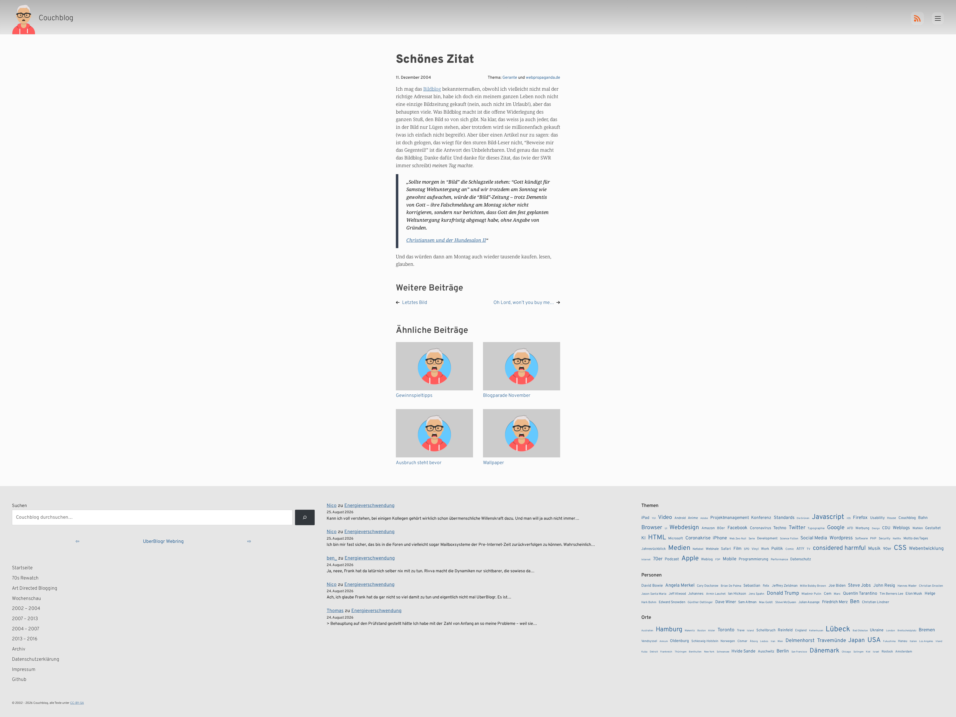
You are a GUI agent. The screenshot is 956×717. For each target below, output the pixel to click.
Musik (874, 549)
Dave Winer (725, 602)
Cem (828, 593)
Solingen (858, 651)
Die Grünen (803, 518)
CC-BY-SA (77, 703)
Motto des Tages (915, 538)
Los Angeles (926, 641)
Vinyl (755, 549)
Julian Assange (809, 602)
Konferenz (761, 518)
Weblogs (901, 528)
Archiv (18, 649)
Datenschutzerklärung (35, 659)
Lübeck (838, 629)
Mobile (729, 559)
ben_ (332, 558)
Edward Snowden (672, 602)
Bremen (927, 630)
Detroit (654, 651)
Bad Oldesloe (860, 630)
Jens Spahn (756, 594)
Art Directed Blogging (34, 588)
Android (680, 518)
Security (885, 539)
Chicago (846, 651)
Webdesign (684, 527)
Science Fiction (789, 538)
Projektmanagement (729, 518)
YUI (654, 518)
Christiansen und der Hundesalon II (446, 240)
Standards (784, 518)
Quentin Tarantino (860, 593)
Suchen (19, 506)
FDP (717, 559)
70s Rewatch (25, 578)
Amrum (663, 641)
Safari (726, 549)
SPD (746, 549)
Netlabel (698, 549)
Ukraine (877, 630)
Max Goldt (766, 602)
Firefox (860, 518)
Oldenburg (679, 641)
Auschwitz (766, 651)
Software (861, 539)
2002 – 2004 (26, 609)
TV (808, 549)
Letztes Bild (414, 303)
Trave (741, 631)
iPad (645, 517)
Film (737, 549)
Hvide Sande (743, 651)
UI (666, 528)
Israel (876, 651)
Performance (779, 559)
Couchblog (907, 518)
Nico (332, 506)
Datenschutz (800, 559)
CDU (886, 528)
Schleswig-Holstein (704, 641)
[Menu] (938, 18)
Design (876, 528)
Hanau (902, 641)
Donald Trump (783, 593)
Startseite (22, 568)
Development (767, 538)
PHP (873, 539)
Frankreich (666, 651)
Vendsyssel (649, 641)
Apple (690, 558)
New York (709, 651)
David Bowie (652, 585)
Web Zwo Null (737, 538)
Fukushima (889, 641)
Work (765, 549)
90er (887, 548)
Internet (646, 559)
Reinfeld (785, 630)
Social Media (813, 538)
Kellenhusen (816, 630)
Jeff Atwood (677, 594)
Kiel (868, 651)
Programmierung (753, 559)
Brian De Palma (731, 586)
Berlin (783, 651)
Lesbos (764, 641)
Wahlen (917, 528)
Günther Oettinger (700, 602)
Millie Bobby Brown (813, 586)
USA (874, 640)
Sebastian (751, 585)
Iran (773, 641)
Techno (779, 528)
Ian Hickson (737, 594)
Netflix (897, 538)
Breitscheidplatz (906, 630)
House (891, 518)
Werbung (862, 528)
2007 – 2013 (25, 619)
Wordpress (841, 538)
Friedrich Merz (835, 602)
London (890, 630)
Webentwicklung (926, 549)
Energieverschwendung (369, 506)
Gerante (509, 77)
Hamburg (669, 630)
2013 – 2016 (24, 639)
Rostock (887, 652)
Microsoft (675, 538)
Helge (930, 593)
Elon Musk (913, 593)
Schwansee (723, 651)
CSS (900, 548)
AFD (850, 528)
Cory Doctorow (707, 586)
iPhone (720, 538)
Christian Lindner (875, 602)
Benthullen (695, 651)
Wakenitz (690, 630)
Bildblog (432, 88)
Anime (693, 518)
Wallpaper (493, 463)
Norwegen (727, 641)
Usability (877, 518)
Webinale (712, 549)
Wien (780, 641)
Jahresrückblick (653, 549)
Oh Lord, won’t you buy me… (523, 303)
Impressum (23, 670)
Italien (913, 641)
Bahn (923, 517)
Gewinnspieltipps (414, 396)
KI (643, 538)
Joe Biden (837, 585)
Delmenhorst (800, 641)
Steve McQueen (785, 602)
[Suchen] (305, 517)
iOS (849, 518)
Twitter (797, 527)
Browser (651, 527)
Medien (679, 548)
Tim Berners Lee (891, 594)
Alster (711, 630)
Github (26, 680)
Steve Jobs (859, 585)
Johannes (696, 594)
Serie (752, 538)
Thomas (335, 611)
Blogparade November (506, 396)
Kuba (644, 651)
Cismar (742, 641)
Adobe (704, 518)
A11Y (800, 548)
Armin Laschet (716, 594)
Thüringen (681, 651)
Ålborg (754, 641)
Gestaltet (933, 528)
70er (657, 559)
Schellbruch (766, 630)
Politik (777, 548)
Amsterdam (903, 652)
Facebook (737, 528)
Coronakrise (698, 538)
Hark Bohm (648, 602)
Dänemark (824, 651)
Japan (856, 640)
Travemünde (831, 640)
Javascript (828, 517)
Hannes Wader (907, 586)
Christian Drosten (931, 586)
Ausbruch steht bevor (418, 463)
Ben (854, 601)
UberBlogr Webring (163, 542)
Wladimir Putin (811, 594)
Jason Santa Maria (653, 594)
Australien (647, 630)
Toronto (725, 630)
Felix (766, 586)
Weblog (707, 559)
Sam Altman (747, 602)
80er (721, 528)
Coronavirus (760, 528)
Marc (837, 594)
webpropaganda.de (543, 77)
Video (665, 517)
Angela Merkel (680, 585)
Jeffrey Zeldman (785, 586)
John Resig (884, 585)
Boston (701, 630)
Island (750, 630)
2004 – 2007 (25, 629)
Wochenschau (26, 599)
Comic (789, 549)
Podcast (672, 559)
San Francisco (799, 651)
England (801, 631)
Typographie (816, 528)
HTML (657, 537)
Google (835, 527)
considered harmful (839, 548)
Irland (939, 641)
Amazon (708, 528)
